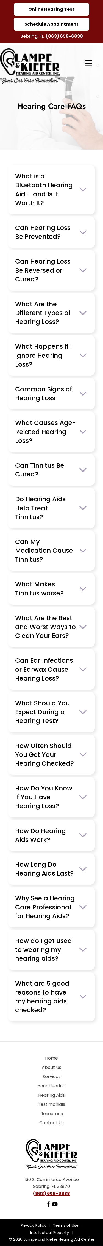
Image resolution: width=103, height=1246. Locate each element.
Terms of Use (66, 1225)
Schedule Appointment (51, 24)
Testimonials (51, 1104)
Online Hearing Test (51, 9)
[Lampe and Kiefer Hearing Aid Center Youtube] (55, 1205)
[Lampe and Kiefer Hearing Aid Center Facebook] (48, 1205)
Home (51, 1058)
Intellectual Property (49, 1232)
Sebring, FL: (33, 36)
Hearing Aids (51, 1095)
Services (52, 1076)
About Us (51, 1067)
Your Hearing (51, 1086)
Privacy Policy (33, 1225)
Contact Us (51, 1123)
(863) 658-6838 (64, 36)
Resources (51, 1113)
